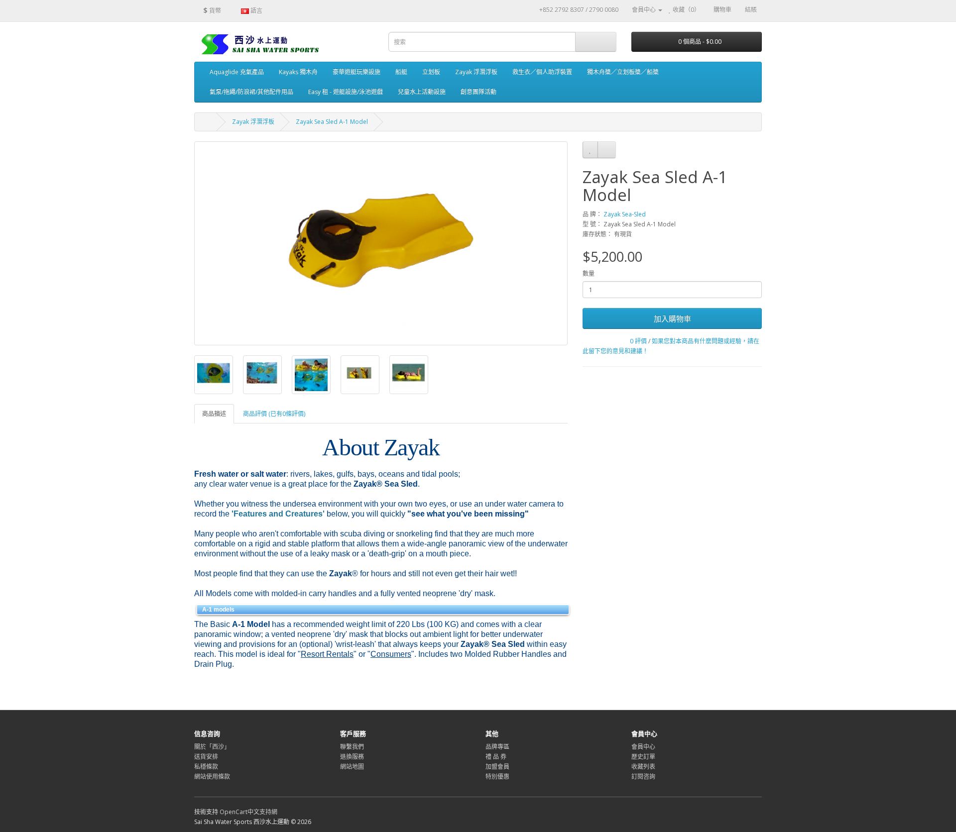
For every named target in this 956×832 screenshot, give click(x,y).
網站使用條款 (212, 776)
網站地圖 (352, 766)
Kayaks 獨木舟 (298, 72)
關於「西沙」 (212, 746)
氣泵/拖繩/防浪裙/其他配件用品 (251, 92)
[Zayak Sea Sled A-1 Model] (381, 243)
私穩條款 (206, 766)
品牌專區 (497, 746)
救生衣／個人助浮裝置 (542, 72)
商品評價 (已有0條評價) (274, 414)
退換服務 (352, 756)
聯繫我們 (352, 746)
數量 (589, 273)
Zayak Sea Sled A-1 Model (332, 121)
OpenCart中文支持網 (248, 812)
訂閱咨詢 (643, 776)
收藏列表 (643, 766)
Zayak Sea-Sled (624, 214)
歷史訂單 (643, 756)
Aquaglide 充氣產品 (237, 72)
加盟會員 (497, 766)
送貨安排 (206, 756)
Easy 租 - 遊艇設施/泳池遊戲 (345, 92)
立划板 (431, 72)
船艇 (401, 72)
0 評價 (638, 341)
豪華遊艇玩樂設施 (356, 72)
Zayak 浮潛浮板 (476, 72)
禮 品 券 (495, 756)
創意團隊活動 (478, 92)
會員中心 (643, 746)
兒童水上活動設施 (422, 92)
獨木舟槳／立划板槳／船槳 (623, 72)
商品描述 (214, 414)
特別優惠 (497, 776)
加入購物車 (672, 318)
